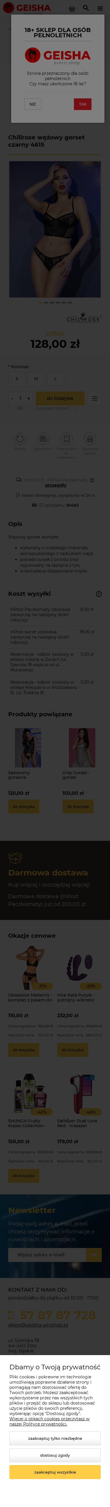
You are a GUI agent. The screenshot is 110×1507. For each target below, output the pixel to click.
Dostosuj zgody (55, 1455)
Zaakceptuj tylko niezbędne (55, 1438)
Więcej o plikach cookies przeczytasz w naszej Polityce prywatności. (49, 1421)
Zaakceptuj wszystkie (55, 1472)
